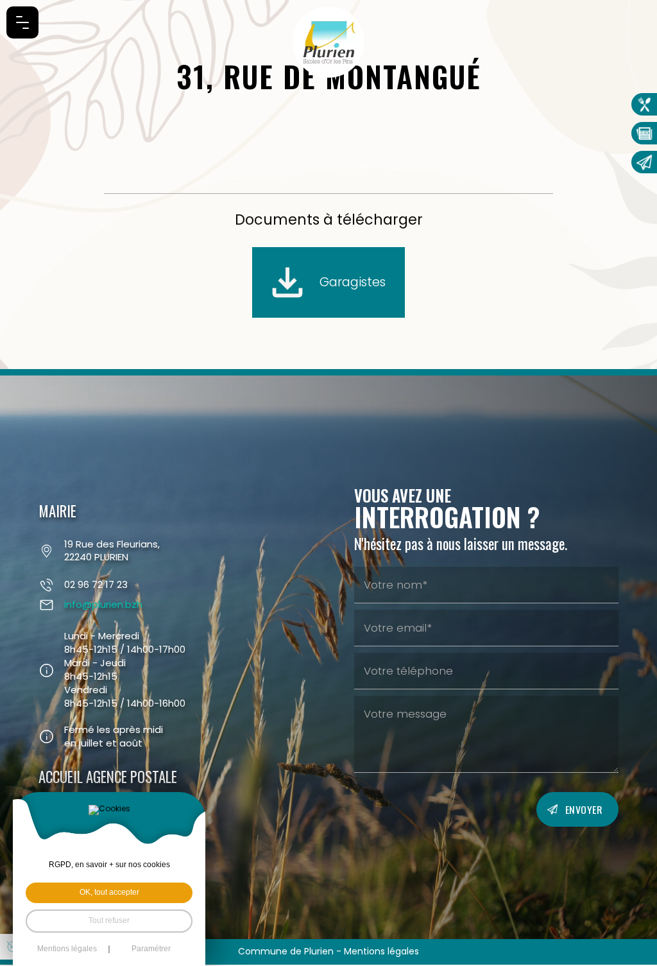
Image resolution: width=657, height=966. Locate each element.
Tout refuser (109, 920)
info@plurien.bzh (103, 604)
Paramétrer (151, 949)
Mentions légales (381, 951)
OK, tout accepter (109, 892)
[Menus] (644, 104)
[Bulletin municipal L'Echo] (644, 133)
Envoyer (584, 809)
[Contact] (644, 162)
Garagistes (353, 282)
